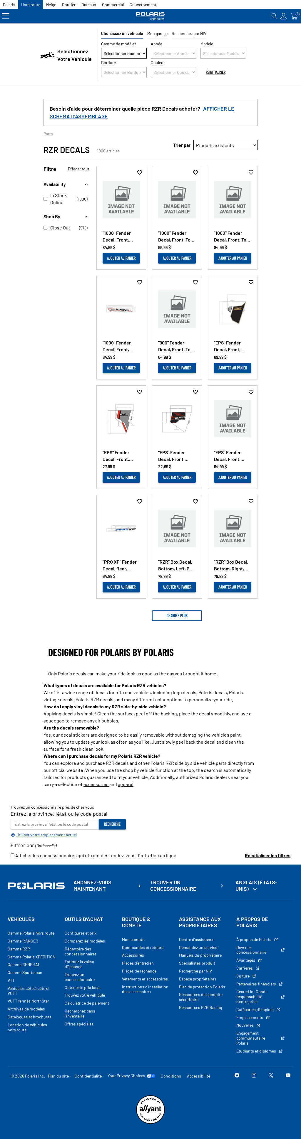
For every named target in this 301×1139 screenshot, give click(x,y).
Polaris (9, 4)
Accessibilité (198, 1075)
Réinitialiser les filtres (267, 855)
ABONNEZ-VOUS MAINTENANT (92, 885)
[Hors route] (150, 16)
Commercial (113, 4)
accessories (96, 784)
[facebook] (237, 1075)
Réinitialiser (215, 72)
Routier (69, 4)
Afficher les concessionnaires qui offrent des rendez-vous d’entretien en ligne (95, 855)
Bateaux (88, 4)
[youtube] (288, 1075)
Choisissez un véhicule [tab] (122, 33)
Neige (51, 4)
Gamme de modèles (118, 43)
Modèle (206, 43)
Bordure (108, 62)
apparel (125, 784)
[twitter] (271, 1075)
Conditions (171, 1075)
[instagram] (254, 1075)
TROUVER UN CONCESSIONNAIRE (173, 885)
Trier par (181, 145)
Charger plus (177, 615)
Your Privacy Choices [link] (126, 1075)
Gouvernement (143, 4)
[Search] (274, 16)
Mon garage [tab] (157, 33)
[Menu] (5, 16)
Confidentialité (88, 1075)
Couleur (158, 62)
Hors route (30, 4)
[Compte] (283, 16)
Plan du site (58, 1075)
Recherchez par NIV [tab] (189, 33)
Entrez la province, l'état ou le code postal (59, 813)
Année (156, 43)
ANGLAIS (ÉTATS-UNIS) (256, 885)
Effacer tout (78, 168)
